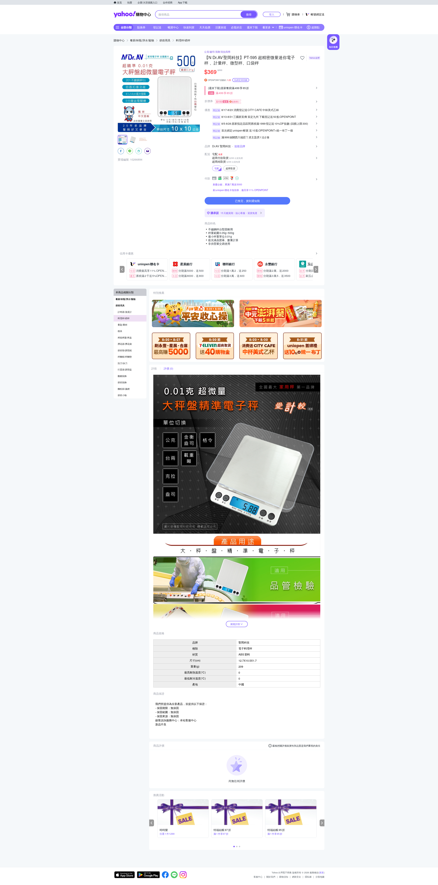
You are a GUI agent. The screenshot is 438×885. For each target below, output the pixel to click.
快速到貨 (188, 27)
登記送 (157, 27)
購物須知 (283, 876)
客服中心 (258, 876)
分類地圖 (319, 876)
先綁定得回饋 (240, 80)
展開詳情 (235, 624)
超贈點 (315, 27)
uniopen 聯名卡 (293, 27)
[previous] (122, 269)
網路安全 (296, 876)
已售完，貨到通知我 (247, 201)
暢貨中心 (173, 27)
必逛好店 (236, 27)
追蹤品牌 (239, 146)
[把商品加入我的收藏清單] (302, 58)
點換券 (141, 27)
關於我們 (270, 876)
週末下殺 (252, 27)
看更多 (266, 27)
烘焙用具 (164, 40)
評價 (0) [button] (168, 368)
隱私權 (308, 876)
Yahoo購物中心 (132, 14)
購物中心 (119, 40)
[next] (315, 269)
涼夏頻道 (220, 27)
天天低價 (204, 27)
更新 (321, 872)
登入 (271, 14)
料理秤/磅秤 (183, 40)
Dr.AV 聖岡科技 (221, 146)
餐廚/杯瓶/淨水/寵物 (142, 40)
